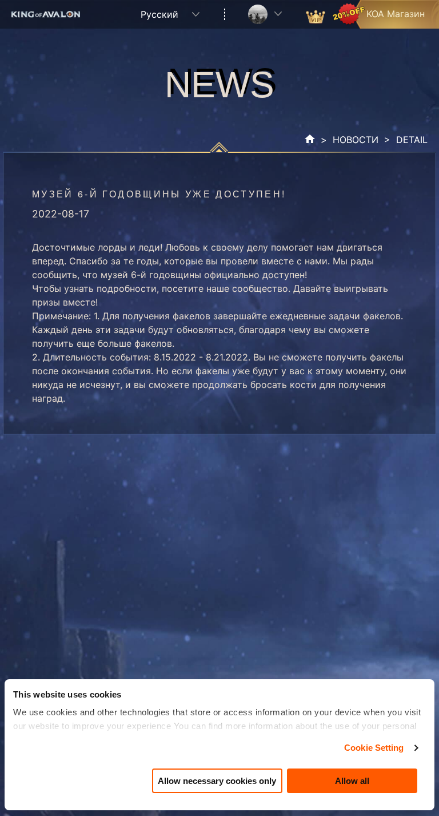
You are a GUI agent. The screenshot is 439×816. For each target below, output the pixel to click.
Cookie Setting (374, 747)
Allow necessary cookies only (217, 781)
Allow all (352, 781)
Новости (355, 139)
